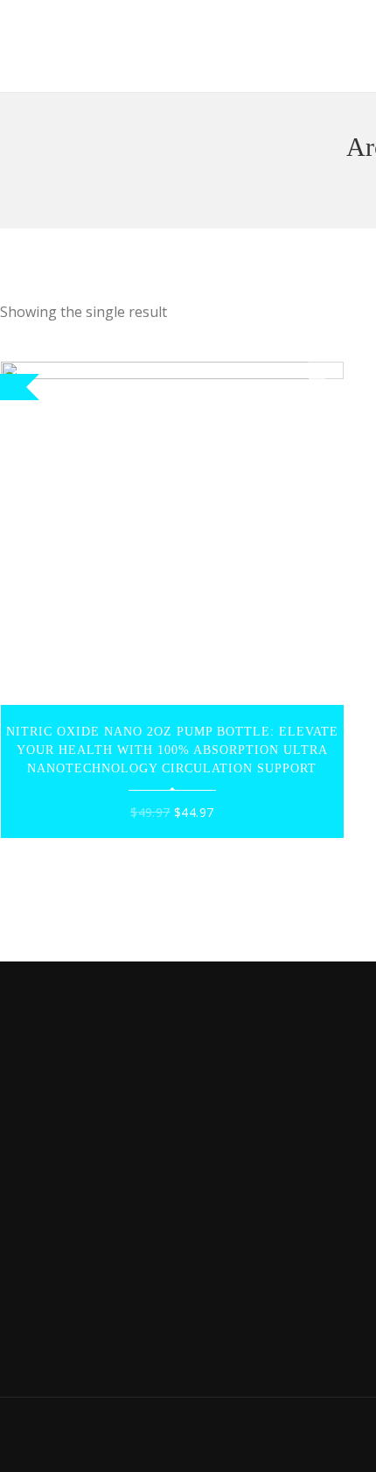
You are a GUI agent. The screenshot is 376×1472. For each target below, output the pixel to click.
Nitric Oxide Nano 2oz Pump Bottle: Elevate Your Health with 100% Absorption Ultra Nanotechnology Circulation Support (172, 750)
